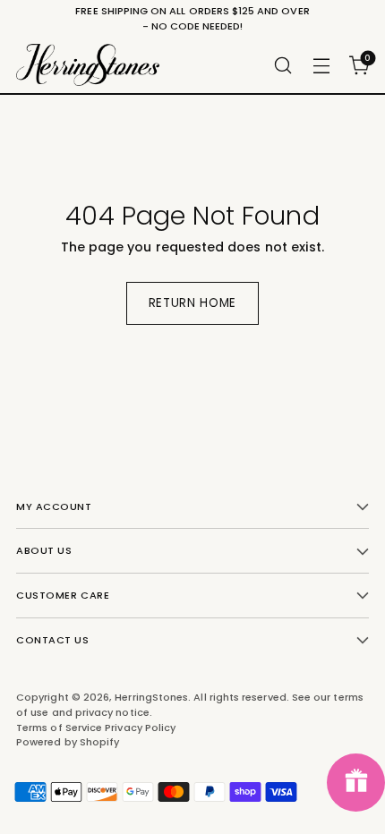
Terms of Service (60, 727)
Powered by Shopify (67, 742)
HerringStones (151, 697)
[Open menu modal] (321, 65)
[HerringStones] (87, 65)
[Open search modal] (282, 65)
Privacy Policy (140, 727)
